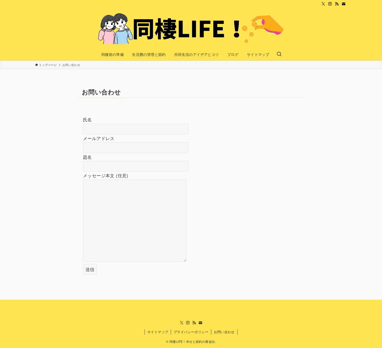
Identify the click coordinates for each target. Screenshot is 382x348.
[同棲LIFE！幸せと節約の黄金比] (191, 28)
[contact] (343, 4)
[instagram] (330, 4)
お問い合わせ (224, 331)
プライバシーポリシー (191, 331)
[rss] (336, 4)
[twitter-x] (323, 4)
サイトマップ (157, 331)
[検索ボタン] (279, 54)
